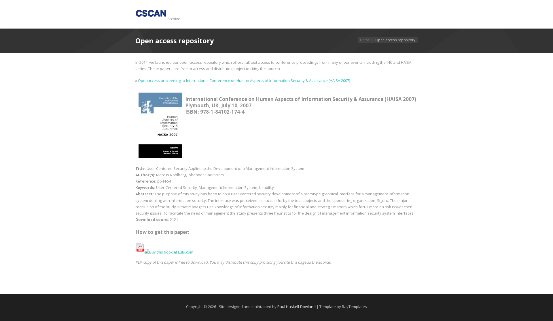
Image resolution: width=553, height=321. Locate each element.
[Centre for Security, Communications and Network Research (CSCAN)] (150, 18)
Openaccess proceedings (160, 80)
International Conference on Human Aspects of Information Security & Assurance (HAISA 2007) (268, 80)
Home (365, 39)
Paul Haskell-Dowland (296, 306)
